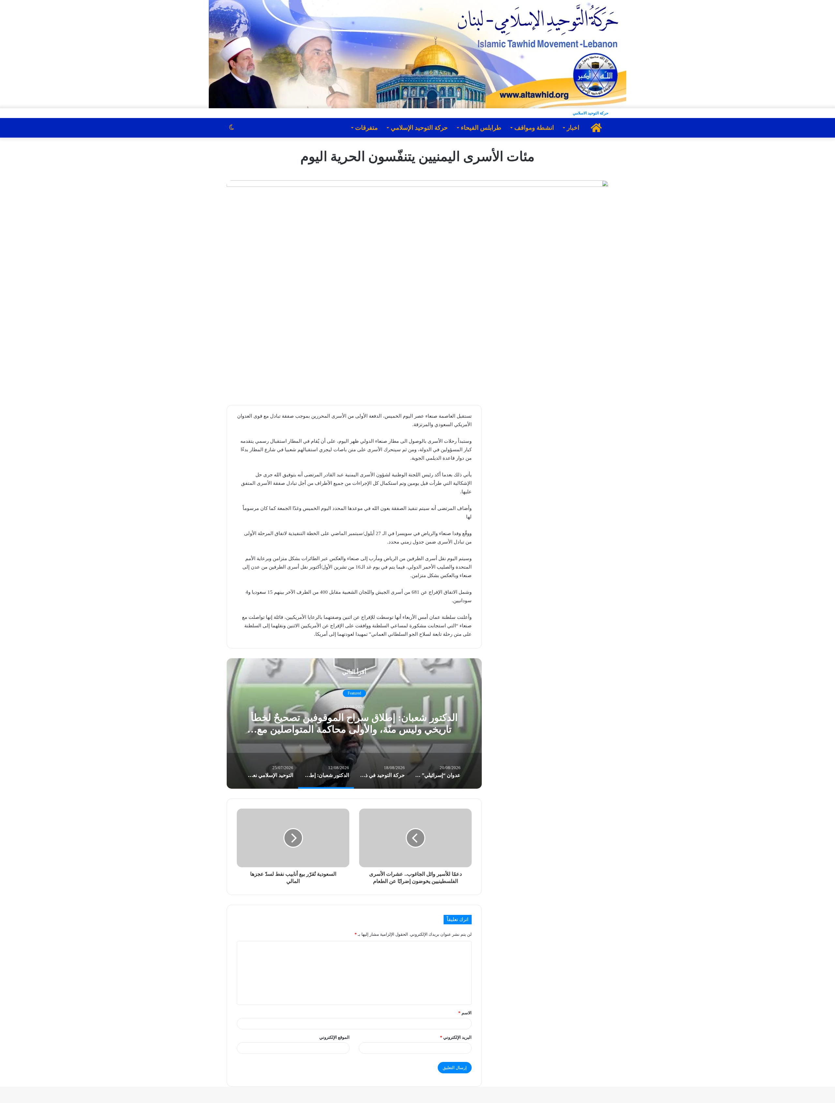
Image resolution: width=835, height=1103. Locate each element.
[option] (354, 723)
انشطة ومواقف (534, 127)
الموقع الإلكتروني (334, 1037)
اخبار (573, 127)
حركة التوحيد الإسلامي (419, 127)
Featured (354, 693)
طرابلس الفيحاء (481, 127)
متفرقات (366, 127)
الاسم (465, 1012)
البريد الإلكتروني (456, 1037)
